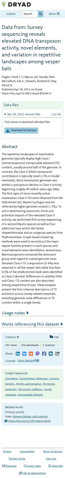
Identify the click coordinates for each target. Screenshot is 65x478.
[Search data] (40, 14)
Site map (51, 459)
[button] (32, 114)
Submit (10, 14)
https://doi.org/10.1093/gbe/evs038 (29, 421)
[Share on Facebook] (44, 353)
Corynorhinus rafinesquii (33, 378)
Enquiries (11, 466)
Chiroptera (11, 378)
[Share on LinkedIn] (18, 353)
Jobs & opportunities (34, 473)
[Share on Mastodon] (38, 353)
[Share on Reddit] (31, 353)
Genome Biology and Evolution (30, 416)
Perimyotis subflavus (30, 389)
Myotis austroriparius (28, 384)
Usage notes (13, 313)
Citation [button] (10, 337)
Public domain (26, 360)
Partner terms (17, 459)
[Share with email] (51, 353)
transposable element (30, 395)
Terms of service (52, 451)
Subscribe (57, 466)
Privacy (7, 451)
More (53, 14)
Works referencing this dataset (30, 324)
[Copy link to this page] (57, 354)
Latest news (34, 466)
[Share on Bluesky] (24, 353)
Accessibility (27, 451)
